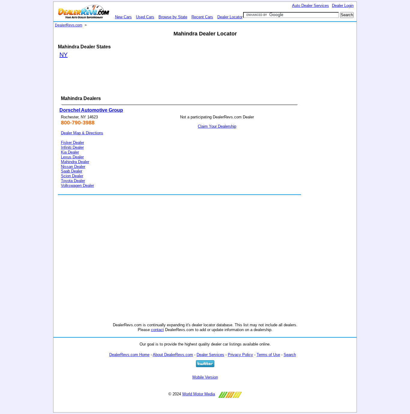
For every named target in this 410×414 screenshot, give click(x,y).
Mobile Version (205, 377)
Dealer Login (343, 5)
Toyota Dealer (73, 180)
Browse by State (172, 17)
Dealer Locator (230, 17)
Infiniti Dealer (72, 147)
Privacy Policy (240, 354)
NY (63, 54)
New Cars (123, 17)
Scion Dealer (72, 176)
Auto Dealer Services (310, 5)
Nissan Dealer (73, 166)
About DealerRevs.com (173, 354)
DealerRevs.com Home (129, 354)
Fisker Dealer (72, 142)
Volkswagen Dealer (77, 185)
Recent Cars (202, 17)
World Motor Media (198, 394)
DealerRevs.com (68, 25)
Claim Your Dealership (217, 126)
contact (157, 329)
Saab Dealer (71, 171)
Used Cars (145, 17)
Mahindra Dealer (75, 162)
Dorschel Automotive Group (91, 110)
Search (290, 354)
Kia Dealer (70, 152)
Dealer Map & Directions (82, 133)
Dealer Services (210, 354)
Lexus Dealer (72, 157)
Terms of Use (268, 354)
